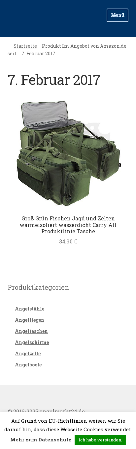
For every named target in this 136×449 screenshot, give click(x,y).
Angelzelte (28, 353)
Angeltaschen (31, 331)
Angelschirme (32, 342)
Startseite (25, 46)
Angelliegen (29, 320)
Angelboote (28, 365)
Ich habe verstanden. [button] (100, 440)
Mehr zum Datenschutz (41, 439)
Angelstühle (29, 309)
